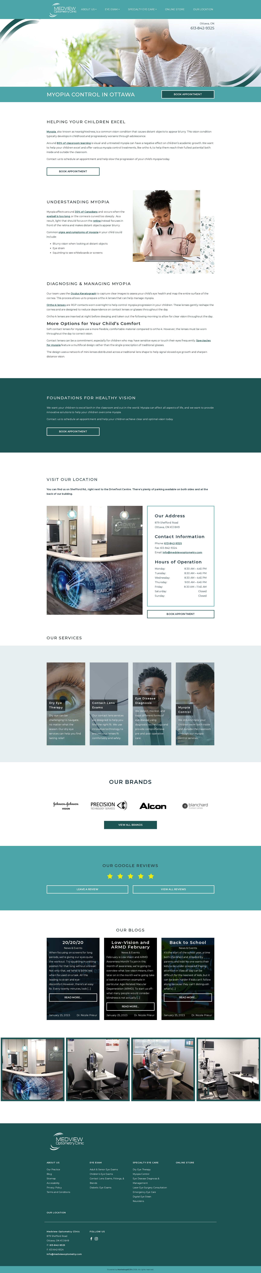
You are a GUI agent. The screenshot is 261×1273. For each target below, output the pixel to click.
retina (97, 220)
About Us (88, 9)
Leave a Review (87, 889)
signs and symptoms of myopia (78, 232)
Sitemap (51, 1178)
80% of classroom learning (74, 143)
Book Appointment (188, 94)
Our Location (203, 9)
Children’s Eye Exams (101, 1174)
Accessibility (53, 1183)
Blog (49, 1174)
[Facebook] (91, 1238)
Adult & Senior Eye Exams (104, 1169)
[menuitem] (89, 9)
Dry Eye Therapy (142, 1169)
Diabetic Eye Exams (100, 1187)
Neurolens (138, 1201)
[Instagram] (96, 1238)
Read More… (73, 997)
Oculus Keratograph (83, 293)
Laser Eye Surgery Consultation (150, 1187)
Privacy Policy (54, 1187)
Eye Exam (111, 9)
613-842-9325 (202, 28)
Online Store (175, 9)
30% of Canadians (86, 211)
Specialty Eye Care (141, 9)
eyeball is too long (58, 216)
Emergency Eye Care (144, 1192)
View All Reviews (173, 889)
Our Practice (53, 1169)
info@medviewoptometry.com (182, 552)
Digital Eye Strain (142, 1196)
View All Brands (130, 824)
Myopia (51, 131)
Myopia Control (141, 1174)
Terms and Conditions (58, 1192)
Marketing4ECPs (125, 1269)
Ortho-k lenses (56, 305)
